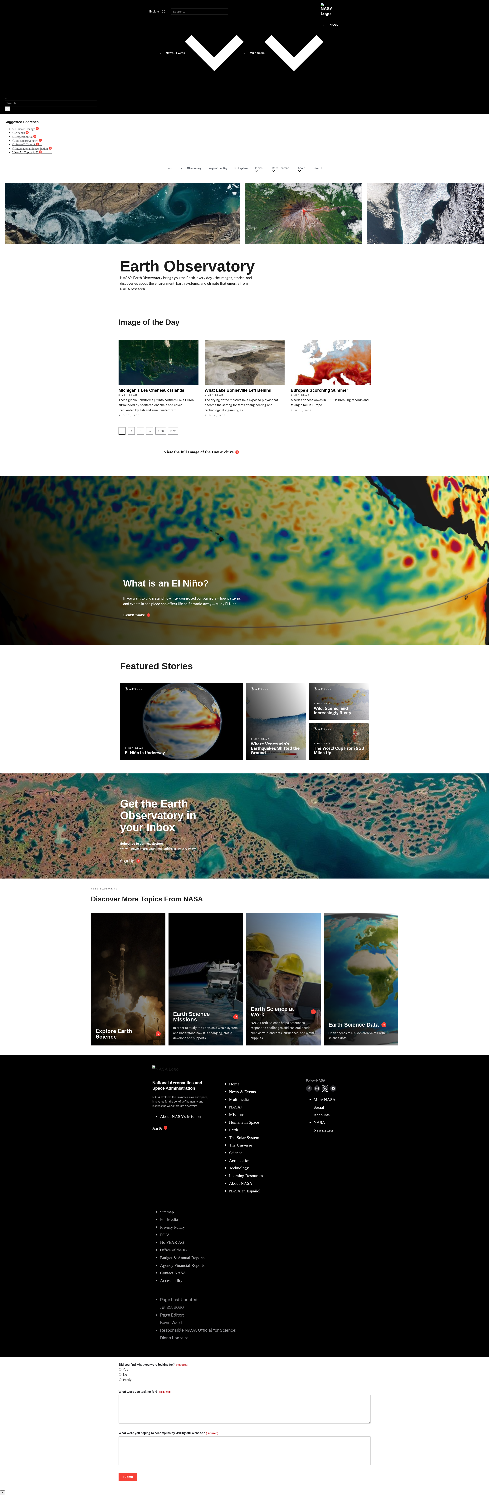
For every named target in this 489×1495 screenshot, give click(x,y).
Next (173, 430)
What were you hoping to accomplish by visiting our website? (168, 1433)
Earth (170, 168)
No (125, 1374)
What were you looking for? (145, 1392)
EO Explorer (241, 168)
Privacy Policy (187, 848)
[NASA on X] (325, 1088)
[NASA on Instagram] (317, 1088)
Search (318, 168)
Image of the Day (217, 168)
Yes (125, 1369)
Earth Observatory (190, 168)
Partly (127, 1380)
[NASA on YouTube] (333, 1088)
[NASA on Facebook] (309, 1088)
